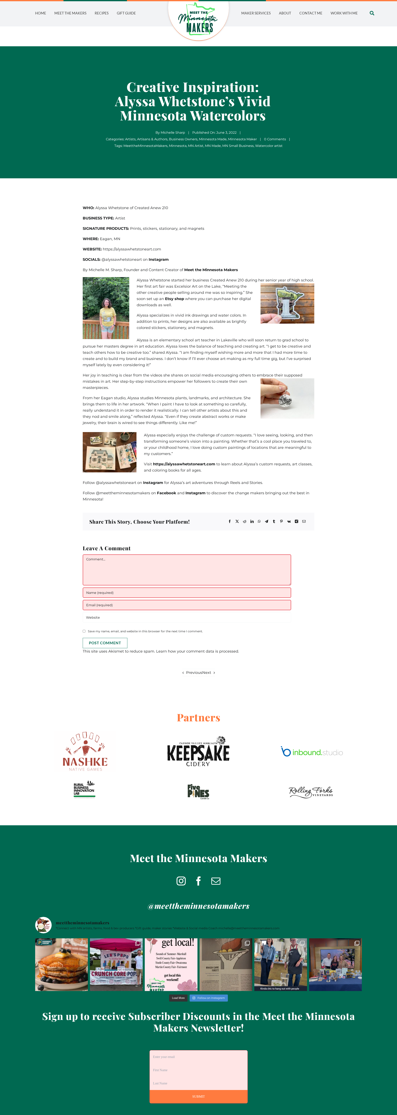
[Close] (223, 526)
